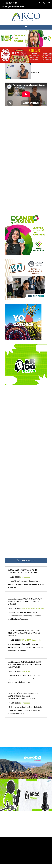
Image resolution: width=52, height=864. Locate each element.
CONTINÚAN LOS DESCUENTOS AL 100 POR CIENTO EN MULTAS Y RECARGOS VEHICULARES (24, 664)
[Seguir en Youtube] (49, 3)
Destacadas (25, 577)
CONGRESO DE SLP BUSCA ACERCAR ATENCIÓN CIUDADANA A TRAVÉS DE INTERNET (24, 633)
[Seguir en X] (44, 3)
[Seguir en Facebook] (39, 3)
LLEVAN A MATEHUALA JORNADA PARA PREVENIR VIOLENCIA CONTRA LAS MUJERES (25, 601)
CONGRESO (25, 640)
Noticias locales (37, 608)
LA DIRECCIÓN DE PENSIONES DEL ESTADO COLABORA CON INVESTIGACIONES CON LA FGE (23, 696)
